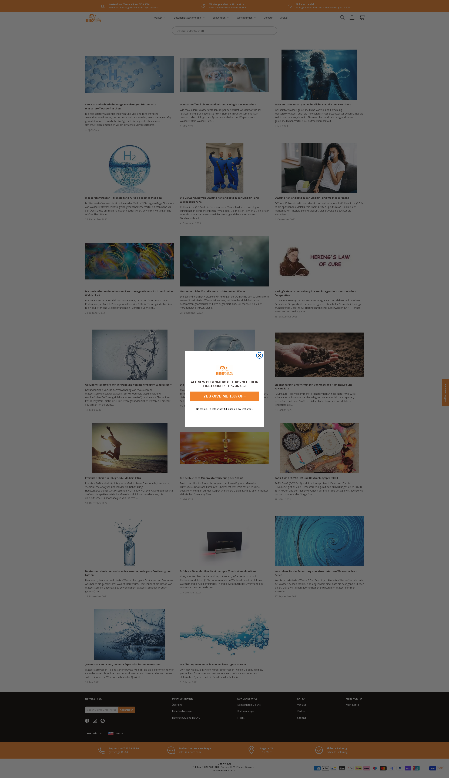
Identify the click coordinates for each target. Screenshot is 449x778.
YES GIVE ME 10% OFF (224, 396)
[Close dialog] (259, 355)
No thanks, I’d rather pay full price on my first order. (224, 408)
